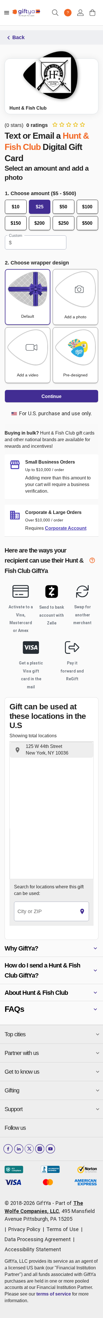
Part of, (50, 1211)
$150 (16, 223)
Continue (51, 396)
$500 (87, 223)
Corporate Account (65, 528)
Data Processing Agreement (38, 1239)
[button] (51, 750)
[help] (93, 561)
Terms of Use (62, 1229)
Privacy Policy (24, 1229)
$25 (39, 206)
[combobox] (44, 911)
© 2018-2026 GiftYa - (29, 1203)
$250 (63, 223)
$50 (63, 206)
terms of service (53, 1294)
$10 (15, 206)
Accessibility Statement (33, 1249)
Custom (15, 235)
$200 (39, 223)
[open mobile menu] (6, 12)
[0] (92, 13)
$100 (87, 206)
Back (18, 37)
